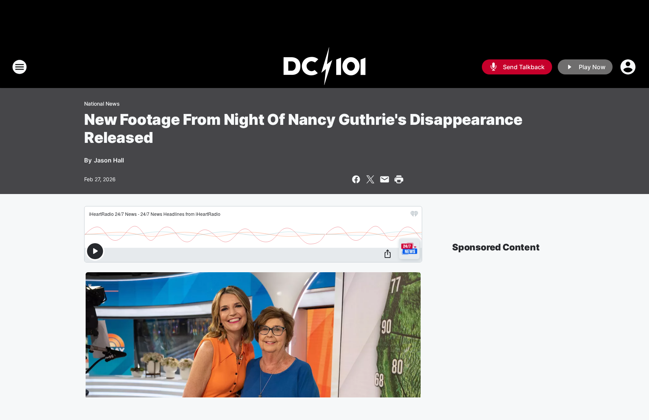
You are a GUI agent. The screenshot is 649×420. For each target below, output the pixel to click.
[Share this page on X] (370, 179)
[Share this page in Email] (384, 179)
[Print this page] (399, 179)
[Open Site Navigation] (19, 66)
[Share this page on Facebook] (356, 179)
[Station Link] (324, 66)
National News (102, 103)
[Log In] (628, 66)
